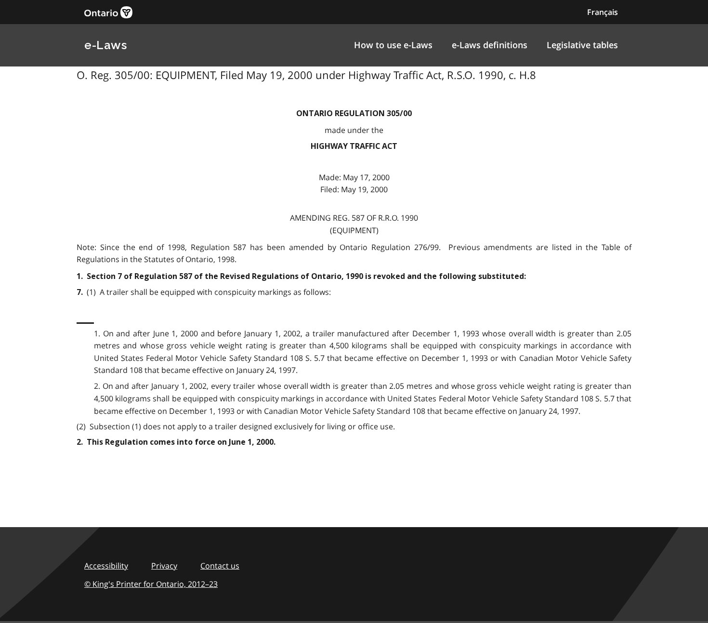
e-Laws (105, 45)
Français (602, 12)
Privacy (164, 565)
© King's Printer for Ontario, (151, 584)
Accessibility (106, 565)
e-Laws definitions (489, 45)
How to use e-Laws (393, 45)
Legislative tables (582, 45)
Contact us (219, 565)
